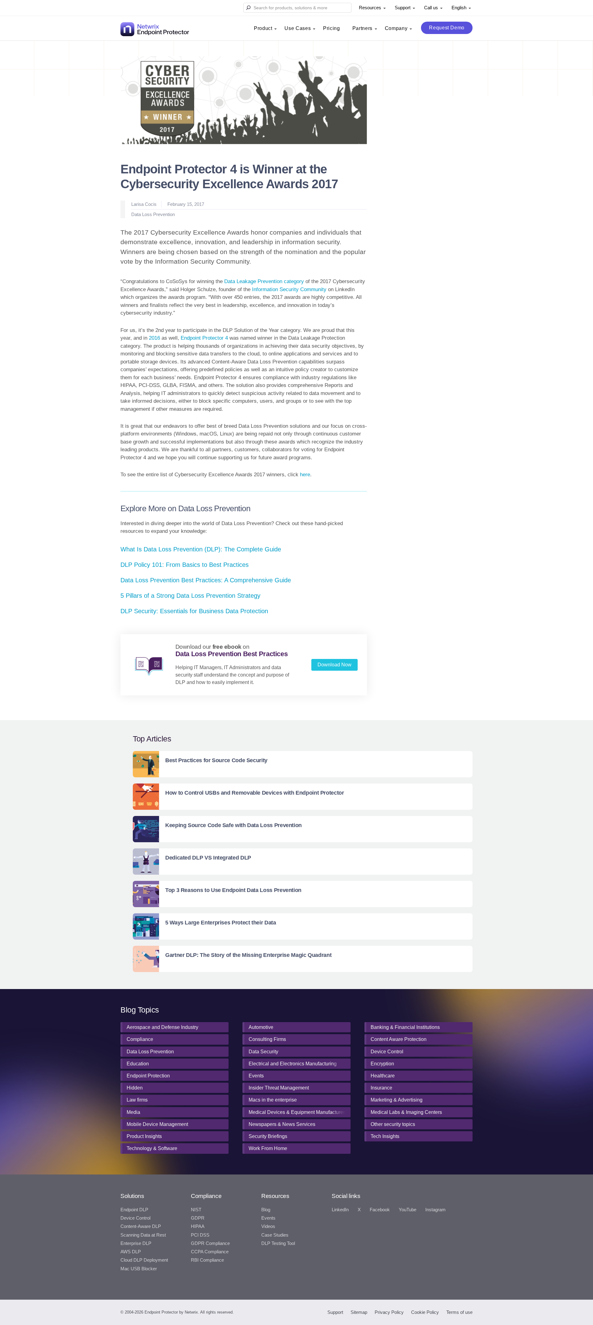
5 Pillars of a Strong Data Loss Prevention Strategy (190, 595)
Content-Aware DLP (140, 1226)
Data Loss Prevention (153, 214)
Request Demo (447, 27)
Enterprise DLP (135, 1243)
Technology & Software (152, 1148)
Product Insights (144, 1136)
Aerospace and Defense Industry (162, 1027)
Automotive (261, 1027)
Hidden (135, 1087)
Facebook (380, 1209)
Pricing (331, 28)
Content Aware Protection (399, 1039)
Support (402, 7)
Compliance (140, 1039)
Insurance (381, 1087)
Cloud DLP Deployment (144, 1260)
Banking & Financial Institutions (405, 1027)
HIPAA (197, 1226)
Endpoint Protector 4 (204, 338)
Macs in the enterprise (273, 1099)
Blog (265, 1209)
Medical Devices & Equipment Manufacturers (298, 1112)
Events (256, 1075)
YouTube (407, 1209)
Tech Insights (385, 1136)
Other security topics (393, 1124)
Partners (362, 28)
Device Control (387, 1051)
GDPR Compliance (210, 1243)
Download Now (334, 664)
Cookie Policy (425, 1312)
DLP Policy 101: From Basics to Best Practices (184, 564)
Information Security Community (289, 289)
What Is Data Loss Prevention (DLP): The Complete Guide (200, 549)
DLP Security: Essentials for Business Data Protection (194, 611)
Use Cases (297, 28)
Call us (431, 7)
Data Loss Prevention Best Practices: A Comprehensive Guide (205, 580)
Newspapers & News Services (282, 1124)
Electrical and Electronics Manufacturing (293, 1063)
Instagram (435, 1209)
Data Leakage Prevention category (264, 281)
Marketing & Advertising (397, 1099)
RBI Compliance (207, 1260)
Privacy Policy (389, 1312)
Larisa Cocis (144, 204)
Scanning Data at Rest (143, 1235)
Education (138, 1063)
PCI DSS (200, 1235)
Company (396, 28)
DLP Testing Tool (278, 1243)
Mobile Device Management (157, 1124)
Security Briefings (268, 1136)
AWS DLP (130, 1251)
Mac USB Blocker (138, 1268)
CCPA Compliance (210, 1251)
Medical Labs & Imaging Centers (406, 1112)
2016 (154, 338)
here (305, 475)
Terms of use (459, 1312)
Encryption (382, 1063)
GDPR (197, 1218)
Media (133, 1112)
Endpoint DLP (134, 1209)
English (459, 7)
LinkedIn (340, 1209)
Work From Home (268, 1148)
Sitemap (359, 1312)
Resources (370, 7)
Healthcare (383, 1075)
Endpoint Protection (148, 1075)
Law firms (137, 1099)
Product (263, 28)
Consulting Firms (267, 1039)
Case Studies (274, 1235)
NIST (196, 1209)
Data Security (263, 1051)
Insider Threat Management (279, 1087)
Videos (268, 1226)
